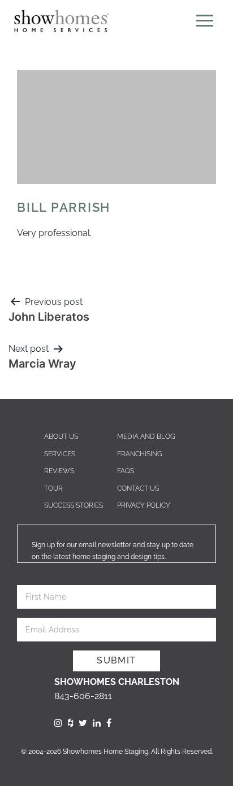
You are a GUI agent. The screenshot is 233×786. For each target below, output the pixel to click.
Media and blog (146, 436)
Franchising (139, 454)
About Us (61, 436)
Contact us (138, 488)
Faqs (125, 471)
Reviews (59, 471)
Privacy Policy (143, 505)
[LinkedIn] (97, 723)
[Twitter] (83, 723)
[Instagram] (58, 723)
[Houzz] (70, 723)
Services (59, 454)
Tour (53, 488)
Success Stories (73, 505)
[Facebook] (108, 723)
